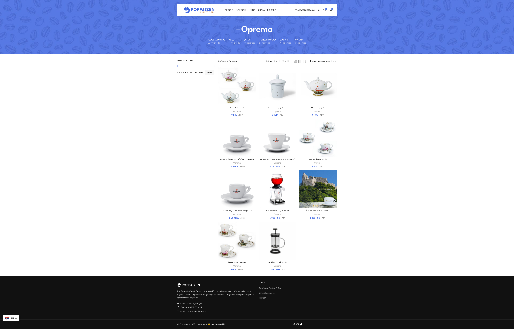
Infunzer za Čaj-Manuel (277, 108)
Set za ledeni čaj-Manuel (277, 211)
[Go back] (238, 29)
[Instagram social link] (297, 324)
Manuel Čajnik (317, 108)
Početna (222, 61)
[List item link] (216, 307)
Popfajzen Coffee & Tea (270, 288)
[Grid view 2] (295, 61)
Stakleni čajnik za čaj (277, 262)
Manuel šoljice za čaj (318, 159)
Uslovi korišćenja (267, 293)
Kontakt (262, 298)
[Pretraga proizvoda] (319, 10)
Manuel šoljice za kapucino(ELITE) (237, 211)
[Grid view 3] (299, 61)
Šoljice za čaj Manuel (237, 262)
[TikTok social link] (301, 324)
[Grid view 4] (304, 61)
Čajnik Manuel (237, 108)
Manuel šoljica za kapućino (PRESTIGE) (277, 159)
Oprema (237, 111)
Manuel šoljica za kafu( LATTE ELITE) (237, 159)
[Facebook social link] (294, 324)
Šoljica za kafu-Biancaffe (318, 211)
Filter (209, 72)
